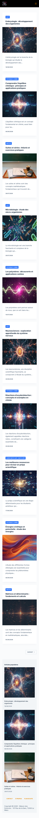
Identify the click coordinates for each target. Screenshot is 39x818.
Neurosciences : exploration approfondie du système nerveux (18, 333)
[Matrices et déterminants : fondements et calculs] (19, 612)
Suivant (30, 652)
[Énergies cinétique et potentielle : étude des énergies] (19, 548)
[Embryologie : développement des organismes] (19, 40)
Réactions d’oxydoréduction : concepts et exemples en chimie (19, 397)
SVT (7, 17)
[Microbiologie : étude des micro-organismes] (19, 228)
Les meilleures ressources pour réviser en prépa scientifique (17, 464)
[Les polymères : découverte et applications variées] (19, 290)
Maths (8, 143)
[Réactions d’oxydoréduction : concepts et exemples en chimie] (19, 416)
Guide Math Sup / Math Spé (15, 458)
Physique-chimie (12, 79)
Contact (9, 798)
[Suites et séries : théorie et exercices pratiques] (19, 166)
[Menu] (36, 4)
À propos (18, 798)
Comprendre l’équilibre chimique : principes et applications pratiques (16, 85)
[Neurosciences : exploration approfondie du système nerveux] (19, 352)
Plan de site (28, 798)
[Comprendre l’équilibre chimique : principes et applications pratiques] (19, 104)
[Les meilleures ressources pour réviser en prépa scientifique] (19, 483)
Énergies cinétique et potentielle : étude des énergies (16, 529)
